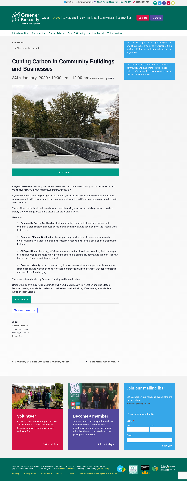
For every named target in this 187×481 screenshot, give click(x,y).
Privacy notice (30, 473)
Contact (59, 473)
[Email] (155, 3)
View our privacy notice (138, 403)
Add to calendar (25, 310)
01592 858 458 (142, 2)
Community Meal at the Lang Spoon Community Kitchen (42, 361)
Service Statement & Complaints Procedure (97, 473)
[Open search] (129, 18)
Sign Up (166, 445)
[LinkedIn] (160, 3)
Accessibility (46, 473)
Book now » (65, 172)
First (129, 425)
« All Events (18, 42)
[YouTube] (173, 3)
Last (152, 425)
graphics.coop (103, 468)
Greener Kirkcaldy (26, 17)
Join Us (143, 17)
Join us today (105, 444)
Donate (157, 17)
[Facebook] (164, 3)
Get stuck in (50, 444)
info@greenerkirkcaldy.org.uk (79, 2)
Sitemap (15, 473)
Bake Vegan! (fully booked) (103, 361)
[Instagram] (168, 3)
